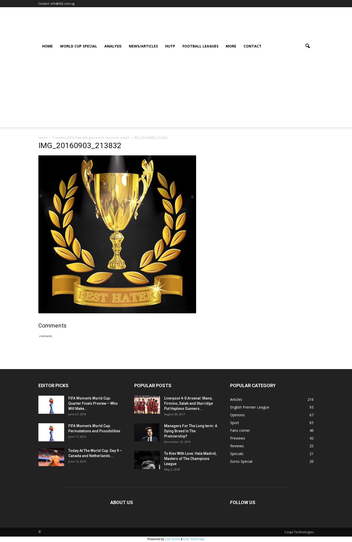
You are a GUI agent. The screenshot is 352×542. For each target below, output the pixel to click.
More (231, 46)
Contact (253, 46)
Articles (236, 399)
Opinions (237, 414)
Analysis (113, 46)
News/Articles (143, 46)
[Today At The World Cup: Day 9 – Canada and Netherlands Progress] (51, 457)
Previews (237, 438)
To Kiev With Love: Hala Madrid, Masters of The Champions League (190, 458)
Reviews (237, 445)
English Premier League (249, 407)
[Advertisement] (176, 91)
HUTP (170, 46)
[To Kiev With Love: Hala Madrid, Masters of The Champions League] (147, 460)
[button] (307, 46)
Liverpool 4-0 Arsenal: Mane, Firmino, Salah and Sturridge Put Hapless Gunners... (188, 403)
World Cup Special (78, 46)
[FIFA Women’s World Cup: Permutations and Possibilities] (51, 432)
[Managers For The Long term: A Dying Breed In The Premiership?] (147, 432)
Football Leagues (200, 46)
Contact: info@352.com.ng (56, 3)
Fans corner (240, 430)
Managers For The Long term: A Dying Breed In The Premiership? (190, 431)
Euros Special (241, 461)
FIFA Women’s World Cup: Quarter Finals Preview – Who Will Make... (93, 403)
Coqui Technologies (299, 532)
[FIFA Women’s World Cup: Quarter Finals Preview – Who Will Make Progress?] (51, 405)
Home (47, 46)
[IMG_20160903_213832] (117, 312)
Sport (234, 422)
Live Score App (194, 539)
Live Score (172, 539)
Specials (237, 453)
